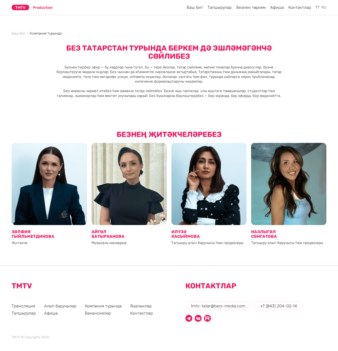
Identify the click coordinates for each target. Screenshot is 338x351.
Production (43, 8)
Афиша (51, 313)
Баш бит (19, 33)
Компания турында (103, 305)
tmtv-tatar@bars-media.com (218, 305)
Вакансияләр (98, 313)
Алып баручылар (60, 305)
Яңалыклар (141, 305)
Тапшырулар (24, 313)
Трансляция (23, 305)
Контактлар (141, 313)
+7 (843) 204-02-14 (278, 305)
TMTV (20, 8)
